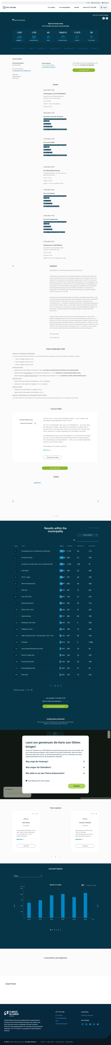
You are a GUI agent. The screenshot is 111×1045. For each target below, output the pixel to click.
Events (31, 48)
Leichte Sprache (96, 2)
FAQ (88, 2)
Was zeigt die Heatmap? (37, 761)
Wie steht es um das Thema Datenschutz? (45, 773)
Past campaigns (68, 48)
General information (18, 48)
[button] (16, 500)
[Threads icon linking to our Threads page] (94, 1024)
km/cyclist (92, 546)
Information (41, 48)
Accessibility (69, 1042)
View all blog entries (55, 468)
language (106, 2)
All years (16, 876)
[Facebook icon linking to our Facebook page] (82, 1024)
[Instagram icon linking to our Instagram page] (86, 1024)
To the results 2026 (84, 70)
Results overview (54, 48)
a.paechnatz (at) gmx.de (48, 67)
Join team (26, 846)
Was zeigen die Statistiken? (38, 767)
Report (34, 814)
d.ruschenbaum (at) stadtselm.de (21, 70)
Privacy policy (60, 1042)
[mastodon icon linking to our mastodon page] (90, 1024)
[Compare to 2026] (83, 885)
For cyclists (51, 7)
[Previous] (52, 857)
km (61, 546)
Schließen (77, 786)
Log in (105, 7)
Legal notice (50, 1042)
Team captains (82, 48)
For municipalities (64, 7)
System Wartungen (61, 1024)
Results (76, 7)
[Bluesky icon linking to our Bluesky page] (97, 1024)
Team (23, 546)
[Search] (74, 540)
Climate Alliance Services (16, 1042)
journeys (69, 546)
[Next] (59, 857)
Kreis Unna (65, 701)
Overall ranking (94, 528)
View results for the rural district (55, 706)
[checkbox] (55, 781)
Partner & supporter (87, 1015)
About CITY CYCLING (89, 7)
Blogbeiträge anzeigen (53, 457)
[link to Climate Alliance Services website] (11, 1013)
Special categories (88, 535)
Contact (42, 1042)
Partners (93, 48)
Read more (20, 839)
